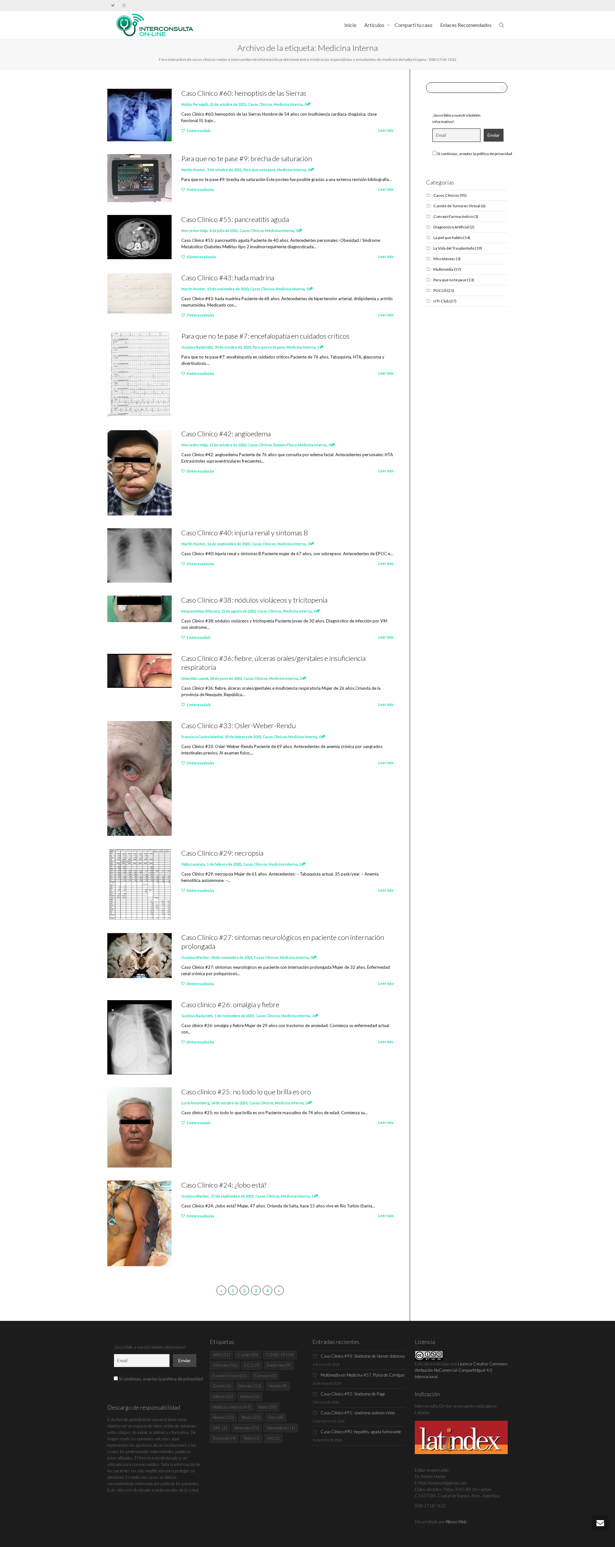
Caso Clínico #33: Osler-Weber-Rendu (238, 725)
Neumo (223, 1417)
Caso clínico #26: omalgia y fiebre (230, 1004)
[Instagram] (124, 5)
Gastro (222, 1385)
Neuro (250, 1417)
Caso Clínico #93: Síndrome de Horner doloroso (363, 1356)
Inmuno (249, 1396)
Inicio (350, 25)
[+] (139, 115)
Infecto (223, 1396)
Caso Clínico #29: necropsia (222, 853)
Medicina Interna (288, 104)
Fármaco (265, 1375)
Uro (273, 1438)
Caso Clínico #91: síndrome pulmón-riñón (358, 1412)
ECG (251, 1365)
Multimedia (443, 269)
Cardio (247, 1354)
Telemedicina (280, 1427)
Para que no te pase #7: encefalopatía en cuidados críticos (265, 336)
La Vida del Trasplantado (453, 248)
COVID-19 (280, 1354)
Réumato (246, 1427)
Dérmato (225, 1365)
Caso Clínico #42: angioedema (226, 433)
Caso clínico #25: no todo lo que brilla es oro (246, 1091)
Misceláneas (444, 258)
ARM (221, 1354)
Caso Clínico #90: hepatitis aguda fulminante (361, 1431)
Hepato (277, 1385)
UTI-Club (441, 301)
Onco (275, 1417)
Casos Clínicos (260, 104)
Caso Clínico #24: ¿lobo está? (223, 1185)
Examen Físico (285, 445)
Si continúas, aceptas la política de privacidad (474, 153)
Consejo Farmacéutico (453, 216)
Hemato (250, 1385)
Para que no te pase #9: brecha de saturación (246, 158)
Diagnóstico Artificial (451, 227)
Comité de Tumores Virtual (456, 205)
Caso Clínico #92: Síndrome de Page (353, 1393)
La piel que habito (448, 237)
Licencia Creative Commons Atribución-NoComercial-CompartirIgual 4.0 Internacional (461, 1370)
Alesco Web (456, 1521)
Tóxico (251, 1438)
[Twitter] (113, 5)
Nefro (267, 1407)
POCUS (440, 290)
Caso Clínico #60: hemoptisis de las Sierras (243, 93)
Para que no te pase (259, 170)
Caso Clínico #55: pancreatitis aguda (235, 219)
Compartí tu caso (413, 25)
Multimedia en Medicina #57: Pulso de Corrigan (363, 1375)
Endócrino (279, 1365)
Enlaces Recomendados (466, 25)
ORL (220, 1427)
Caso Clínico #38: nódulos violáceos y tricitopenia (254, 600)
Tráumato (224, 1438)
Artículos (374, 25)
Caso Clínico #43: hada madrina (227, 277)
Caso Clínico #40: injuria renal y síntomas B (244, 532)
